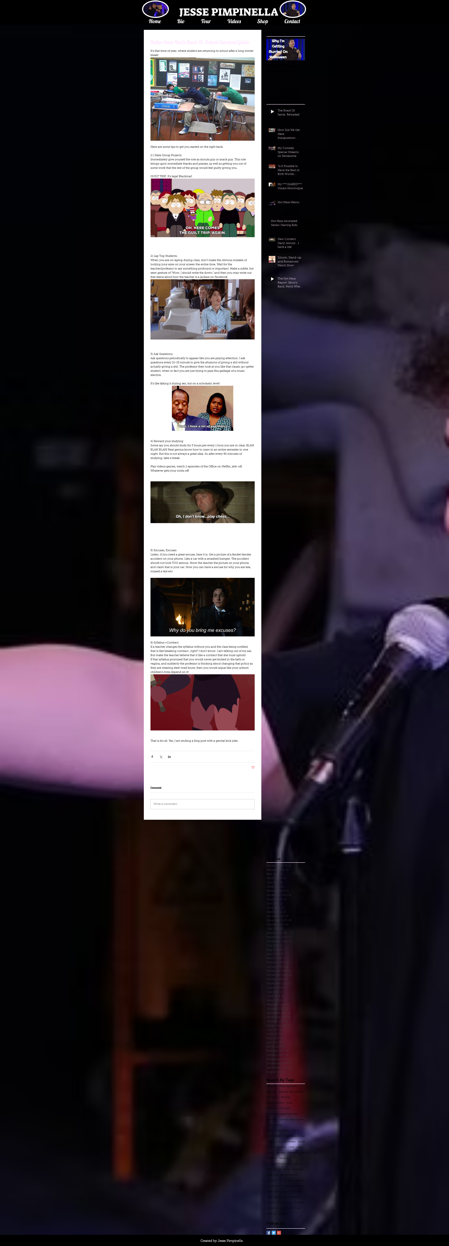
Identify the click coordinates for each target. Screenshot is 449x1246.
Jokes (299, 1147)
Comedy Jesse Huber (291, 1119)
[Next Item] (299, 49)
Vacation (284, 1158)
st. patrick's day (275, 1208)
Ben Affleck (296, 1092)
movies (270, 1202)
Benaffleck (272, 1097)
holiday (296, 1191)
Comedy (271, 1119)
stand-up (271, 1214)
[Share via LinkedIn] (169, 756)
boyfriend (297, 1169)
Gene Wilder (297, 1136)
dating (300, 1180)
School (291, 1153)
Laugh (270, 1153)
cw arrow (289, 1180)
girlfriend (297, 1186)
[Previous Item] (272, 49)
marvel (278, 1197)
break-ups (272, 1175)
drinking (276, 1186)
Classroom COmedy (278, 1108)
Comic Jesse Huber (277, 1131)
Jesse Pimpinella (276, 1147)
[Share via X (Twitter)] (160, 756)
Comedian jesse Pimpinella (282, 1114)
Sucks (301, 1153)
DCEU (295, 1131)
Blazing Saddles (275, 1103)
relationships (284, 1202)
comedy (271, 1180)
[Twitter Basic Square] (274, 1233)
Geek (285, 1136)
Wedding (297, 1164)
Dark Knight (273, 1136)
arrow (286, 1169)
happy (286, 1191)
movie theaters (292, 1197)
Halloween (289, 1142)
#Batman (271, 1086)
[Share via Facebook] (152, 756)
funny (286, 1186)
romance (299, 1202)
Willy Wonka (273, 1169)
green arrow (273, 1191)
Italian (301, 1142)
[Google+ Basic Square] (279, 1233)
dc (267, 1186)
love (269, 1197)
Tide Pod (271, 1158)
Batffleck (271, 1092)
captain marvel (288, 1175)
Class (289, 1103)
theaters (283, 1214)
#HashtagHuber (288, 1086)
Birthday (285, 1097)
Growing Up (273, 1142)
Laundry (280, 1153)
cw (280, 1180)
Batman (283, 1092)
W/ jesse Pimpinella (278, 1164)
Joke (291, 1147)
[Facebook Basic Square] (268, 1233)
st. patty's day (293, 1208)
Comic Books (274, 1125)
